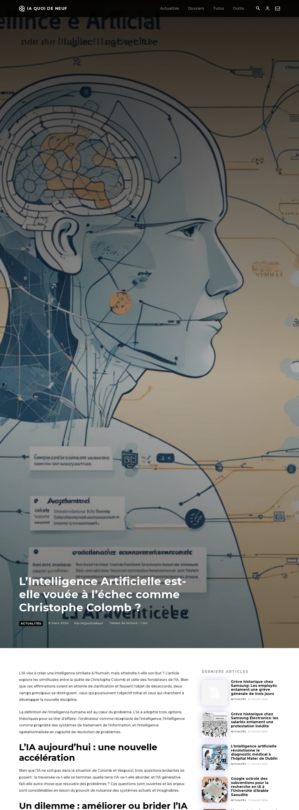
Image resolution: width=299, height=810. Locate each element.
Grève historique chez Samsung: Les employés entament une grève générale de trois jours (254, 688)
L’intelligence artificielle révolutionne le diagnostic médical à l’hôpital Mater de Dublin (254, 752)
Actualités (31, 623)
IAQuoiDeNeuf (91, 623)
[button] (258, 9)
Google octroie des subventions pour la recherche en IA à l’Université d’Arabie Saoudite (250, 787)
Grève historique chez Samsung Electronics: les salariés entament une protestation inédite (254, 720)
